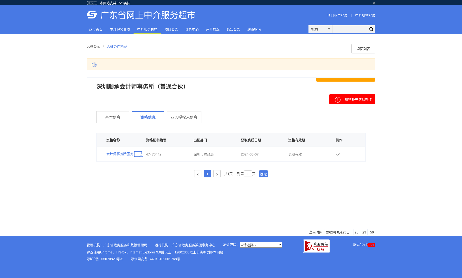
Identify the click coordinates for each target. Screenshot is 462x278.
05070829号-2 (112, 258)
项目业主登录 (337, 15)
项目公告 (171, 29)
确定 (263, 173)
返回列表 (363, 48)
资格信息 (148, 117)
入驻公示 (93, 46)
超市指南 (254, 29)
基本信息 (113, 117)
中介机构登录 (365, 15)
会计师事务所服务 (120, 153)
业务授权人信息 (184, 117)
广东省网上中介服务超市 (148, 14)
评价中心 (192, 29)
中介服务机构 (147, 29)
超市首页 (96, 29)
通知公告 (233, 29)
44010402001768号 (165, 258)
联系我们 (360, 244)
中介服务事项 (120, 29)
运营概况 (212, 29)
